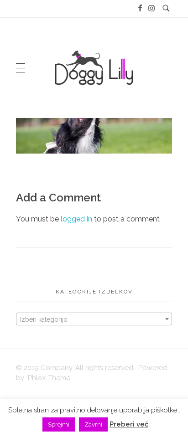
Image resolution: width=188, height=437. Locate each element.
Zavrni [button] (93, 424)
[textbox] (94, 319)
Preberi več (129, 424)
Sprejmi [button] (58, 424)
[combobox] (94, 319)
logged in (77, 219)
